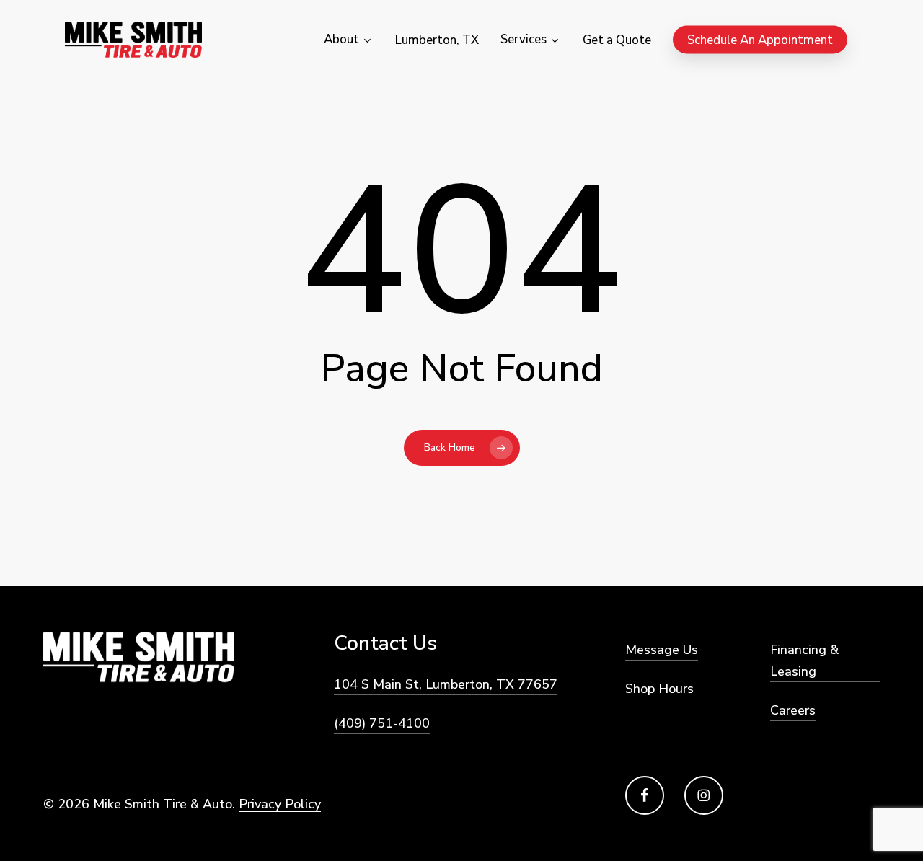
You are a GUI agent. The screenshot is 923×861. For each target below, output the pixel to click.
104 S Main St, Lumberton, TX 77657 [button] (445, 684)
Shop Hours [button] (659, 688)
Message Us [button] (661, 649)
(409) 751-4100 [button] (382, 723)
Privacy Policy (280, 804)
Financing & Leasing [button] (804, 660)
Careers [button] (793, 710)
